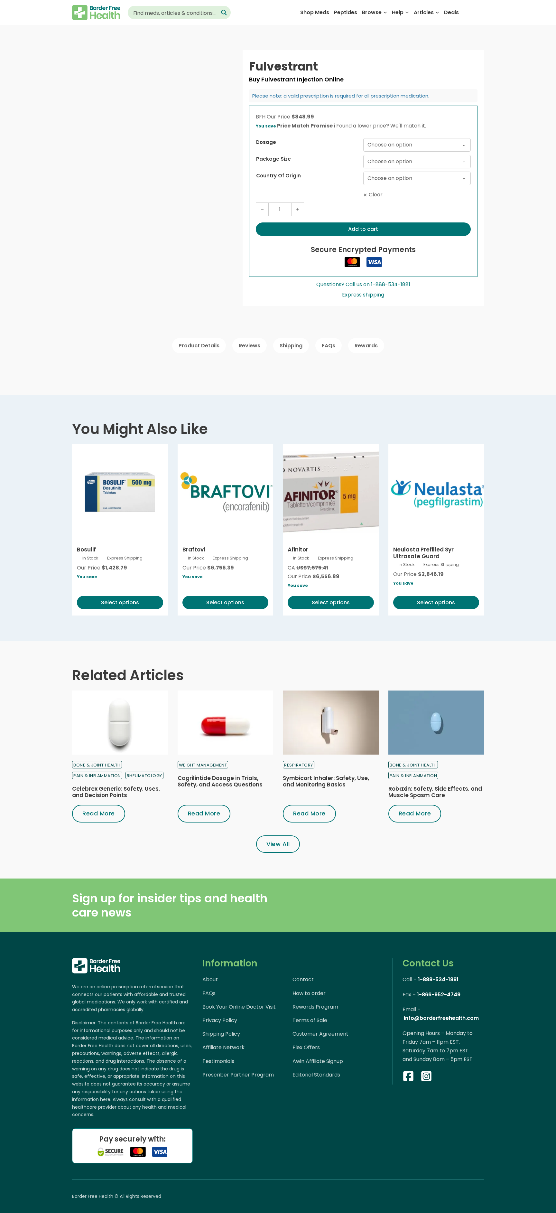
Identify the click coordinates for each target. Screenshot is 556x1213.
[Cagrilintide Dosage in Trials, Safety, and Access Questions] (225, 722)
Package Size (273, 158)
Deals (451, 12)
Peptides (345, 12)
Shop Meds (314, 12)
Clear (376, 194)
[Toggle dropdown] (385, 12)
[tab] (199, 345)
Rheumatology (144, 776)
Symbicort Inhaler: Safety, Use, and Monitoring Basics (326, 781)
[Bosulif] (120, 492)
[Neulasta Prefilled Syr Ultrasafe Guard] (436, 492)
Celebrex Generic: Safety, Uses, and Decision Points (116, 792)
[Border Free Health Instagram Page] (426, 1077)
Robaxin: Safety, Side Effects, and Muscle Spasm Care (435, 792)
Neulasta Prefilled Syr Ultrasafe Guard (423, 553)
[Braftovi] (225, 492)
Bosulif (86, 549)
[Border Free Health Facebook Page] (408, 1077)
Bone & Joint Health (97, 765)
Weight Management (203, 765)
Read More (98, 813)
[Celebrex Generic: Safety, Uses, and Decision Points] (120, 722)
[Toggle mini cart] (480, 12)
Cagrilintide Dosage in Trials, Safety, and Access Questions (220, 781)
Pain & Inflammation (97, 776)
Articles (424, 12)
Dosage (266, 142)
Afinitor (298, 549)
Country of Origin (278, 175)
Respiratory (298, 765)
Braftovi (193, 549)
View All (278, 844)
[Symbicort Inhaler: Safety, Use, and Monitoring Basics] (331, 722)
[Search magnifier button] (224, 12)
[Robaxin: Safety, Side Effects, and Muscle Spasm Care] (436, 722)
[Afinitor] (331, 492)
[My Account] (468, 12)
